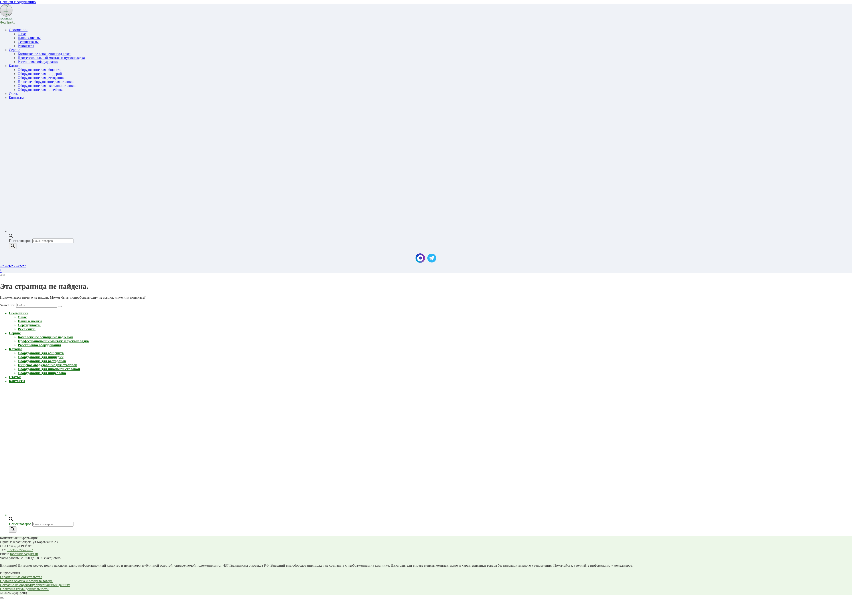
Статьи (14, 94)
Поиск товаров (20, 241)
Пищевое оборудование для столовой (46, 82)
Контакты (16, 98)
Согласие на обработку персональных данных (35, 585)
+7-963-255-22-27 (20, 550)
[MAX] (420, 262)
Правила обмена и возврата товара (26, 581)
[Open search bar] (11, 236)
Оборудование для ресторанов (41, 78)
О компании (18, 30)
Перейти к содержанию (18, 2)
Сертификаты (28, 42)
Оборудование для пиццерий (40, 74)
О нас (22, 34)
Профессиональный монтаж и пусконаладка (51, 58)
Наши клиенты (29, 38)
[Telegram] (431, 262)
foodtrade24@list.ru (24, 554)
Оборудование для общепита (39, 70)
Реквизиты (26, 46)
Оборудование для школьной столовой (47, 86)
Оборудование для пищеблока (40, 90)
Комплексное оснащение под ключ (44, 54)
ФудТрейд (7, 22)
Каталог (15, 66)
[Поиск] (12, 246)
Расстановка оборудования (38, 62)
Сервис (14, 50)
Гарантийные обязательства (21, 577)
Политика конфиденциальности (24, 589)
